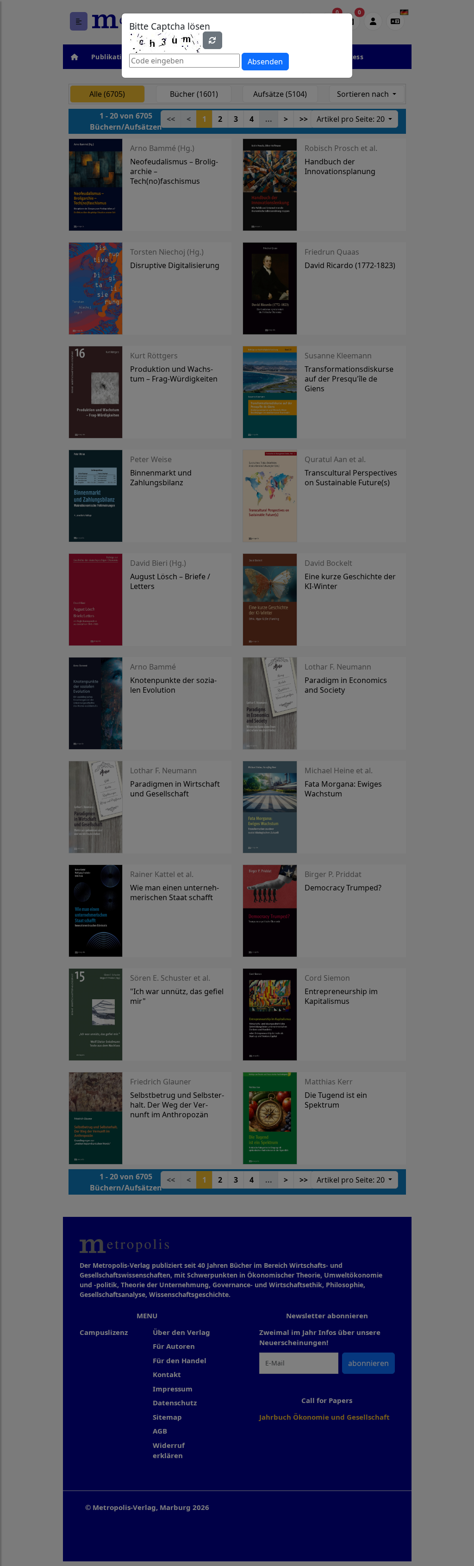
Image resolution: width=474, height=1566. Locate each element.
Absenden (265, 61)
